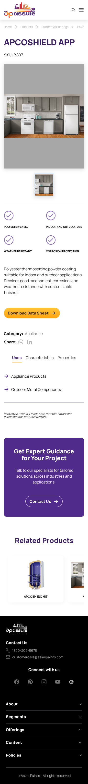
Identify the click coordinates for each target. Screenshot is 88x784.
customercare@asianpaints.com (38, 657)
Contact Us (40, 501)
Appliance (34, 333)
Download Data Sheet (28, 313)
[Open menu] (81, 10)
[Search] (73, 10)
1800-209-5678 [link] (24, 650)
